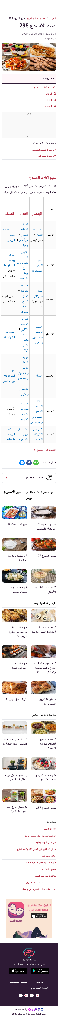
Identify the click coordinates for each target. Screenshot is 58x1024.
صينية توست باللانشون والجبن (37, 334)
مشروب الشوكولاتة (9, 335)
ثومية (25, 245)
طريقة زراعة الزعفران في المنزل (41, 883)
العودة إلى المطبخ (46, 450)
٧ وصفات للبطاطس (46, 156)
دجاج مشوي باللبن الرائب (25, 342)
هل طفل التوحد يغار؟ (46, 843)
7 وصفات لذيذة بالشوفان (44, 150)
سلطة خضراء (25, 309)
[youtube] (26, 995)
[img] (29, 918)
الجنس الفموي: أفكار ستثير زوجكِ (40, 836)
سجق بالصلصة (49, 869)
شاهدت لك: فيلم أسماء (45, 876)
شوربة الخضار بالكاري (25, 324)
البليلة (39, 376)
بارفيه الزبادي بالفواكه (10, 434)
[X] (32, 995)
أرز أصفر (24, 240)
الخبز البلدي (25, 299)
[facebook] (37, 995)
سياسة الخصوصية (18, 982)
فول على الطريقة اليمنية (37, 434)
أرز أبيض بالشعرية (24, 273)
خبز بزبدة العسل (37, 232)
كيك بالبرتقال (38, 293)
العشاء (48, 106)
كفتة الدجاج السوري (25, 230)
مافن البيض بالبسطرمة (37, 266)
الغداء (48, 100)
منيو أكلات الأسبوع (42, 87)
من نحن (39, 982)
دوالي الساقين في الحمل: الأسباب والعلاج (36, 849)
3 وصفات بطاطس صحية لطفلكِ (41, 863)
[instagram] (21, 995)
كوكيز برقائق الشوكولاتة (9, 260)
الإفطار (48, 94)
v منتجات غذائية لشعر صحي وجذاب (38, 890)
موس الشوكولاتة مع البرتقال (9, 376)
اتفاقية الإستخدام (39, 988)
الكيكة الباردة (50, 829)
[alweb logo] (35, 1009)
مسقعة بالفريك (24, 288)
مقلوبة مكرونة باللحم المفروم (25, 411)
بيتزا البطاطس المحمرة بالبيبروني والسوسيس (36, 412)
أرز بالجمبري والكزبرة (24, 389)
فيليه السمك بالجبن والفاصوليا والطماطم (23, 368)
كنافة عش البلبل (48, 856)
